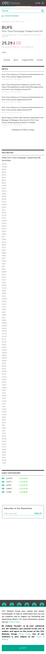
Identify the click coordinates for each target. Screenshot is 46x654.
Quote (16, 60)
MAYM (4, 325)
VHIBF (9, 492)
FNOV (4, 277)
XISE (3, 430)
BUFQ (4, 175)
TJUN (4, 393)
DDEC (4, 188)
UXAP (4, 401)
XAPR (4, 412)
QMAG (4, 350)
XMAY (4, 441)
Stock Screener (11, 16)
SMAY (4, 382)
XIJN (3, 425)
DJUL (4, 210)
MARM (4, 323)
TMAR (4, 395)
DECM (4, 191)
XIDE (4, 422)
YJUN (4, 457)
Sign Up (38, 513)
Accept (23, 648)
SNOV (4, 385)
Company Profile (27, 60)
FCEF (4, 247)
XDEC (4, 417)
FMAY (4, 274)
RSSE (4, 374)
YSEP (4, 463)
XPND (4, 449)
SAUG (4, 377)
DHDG (4, 204)
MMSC (4, 328)
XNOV (4, 444)
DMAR (4, 220)
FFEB (4, 255)
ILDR (3, 312)
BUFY (4, 180)
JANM (4, 315)
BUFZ (4, 183)
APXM (4, 164)
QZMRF (9, 478)
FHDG (4, 261)
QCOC (4, 342)
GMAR (4, 299)
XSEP (4, 452)
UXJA (4, 404)
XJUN (4, 436)
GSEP (4, 309)
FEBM (4, 253)
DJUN (4, 212)
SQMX (4, 387)
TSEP (4, 398)
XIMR (4, 428)
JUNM (4, 320)
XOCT (4, 447)
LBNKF (9, 488)
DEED (4, 194)
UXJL (4, 406)
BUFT (4, 177)
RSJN (4, 369)
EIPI (3, 237)
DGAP (4, 199)
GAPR (4, 285)
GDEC (4, 290)
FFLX (4, 258)
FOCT (4, 280)
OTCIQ (37, 3)
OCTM (4, 334)
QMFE (4, 355)
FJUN (4, 269)
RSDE (4, 366)
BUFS (18, 22)
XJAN (4, 433)
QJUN (4, 347)
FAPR (4, 239)
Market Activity (6, 22)
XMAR (4, 439)
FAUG (4, 242)
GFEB (4, 293)
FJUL (3, 266)
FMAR (4, 272)
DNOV (4, 226)
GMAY (4, 301)
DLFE (4, 218)
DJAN (4, 207)
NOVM (4, 331)
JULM (4, 317)
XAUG (4, 414)
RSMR (4, 371)
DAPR (4, 185)
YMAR (4, 460)
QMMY (4, 358)
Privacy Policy (14, 622)
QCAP (4, 336)
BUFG (4, 172)
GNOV (4, 304)
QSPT (4, 363)
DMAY (4, 223)
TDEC (4, 390)
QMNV (4, 360)
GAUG (4, 288)
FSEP (4, 282)
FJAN (4, 264)
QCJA (4, 339)
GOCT (4, 307)
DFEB (4, 196)
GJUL (4, 296)
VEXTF (9, 482)
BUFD (4, 169)
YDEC (4, 455)
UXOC (4, 409)
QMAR (4, 352)
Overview (6, 60)
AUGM (4, 167)
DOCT (4, 229)
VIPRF (8, 485)
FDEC (4, 250)
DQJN (4, 231)
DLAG (4, 215)
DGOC (4, 202)
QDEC (4, 344)
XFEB (4, 420)
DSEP (4, 234)
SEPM (4, 379)
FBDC (4, 245)
